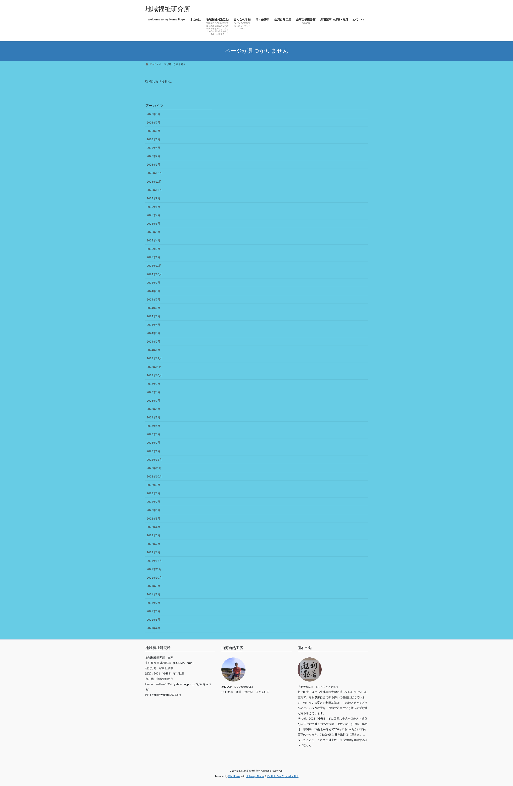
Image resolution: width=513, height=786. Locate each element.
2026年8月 (153, 114)
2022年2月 (153, 544)
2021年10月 (154, 577)
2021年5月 (153, 619)
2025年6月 (153, 223)
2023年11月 (154, 367)
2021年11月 (154, 569)
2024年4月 (153, 324)
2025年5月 (153, 232)
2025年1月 (153, 257)
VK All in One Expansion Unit (283, 776)
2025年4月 (153, 240)
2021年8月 (153, 594)
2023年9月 (153, 383)
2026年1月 (153, 164)
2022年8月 (153, 493)
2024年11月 (154, 265)
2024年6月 (153, 308)
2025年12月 (154, 173)
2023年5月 (153, 417)
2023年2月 (153, 442)
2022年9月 (153, 484)
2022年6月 (153, 510)
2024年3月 (153, 333)
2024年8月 (153, 291)
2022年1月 (153, 552)
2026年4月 (153, 147)
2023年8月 (153, 392)
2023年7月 (153, 400)
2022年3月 (153, 535)
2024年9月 (153, 282)
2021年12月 (154, 560)
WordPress (234, 776)
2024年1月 (153, 350)
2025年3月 (153, 248)
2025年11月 (154, 181)
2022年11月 (154, 468)
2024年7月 (153, 299)
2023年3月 (153, 434)
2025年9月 (153, 198)
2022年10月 (154, 476)
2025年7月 (153, 215)
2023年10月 (154, 375)
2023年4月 (153, 425)
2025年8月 (153, 206)
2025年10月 (154, 190)
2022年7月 (153, 501)
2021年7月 (153, 602)
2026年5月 (153, 139)
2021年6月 (153, 611)
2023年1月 (153, 451)
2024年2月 (153, 341)
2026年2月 (153, 156)
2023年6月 (153, 409)
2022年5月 (153, 518)
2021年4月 (153, 628)
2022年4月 (153, 527)
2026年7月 (153, 122)
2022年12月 (154, 459)
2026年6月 (153, 131)
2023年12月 (154, 358)
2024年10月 (154, 274)
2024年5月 (153, 316)
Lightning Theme (255, 776)
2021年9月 (153, 586)
